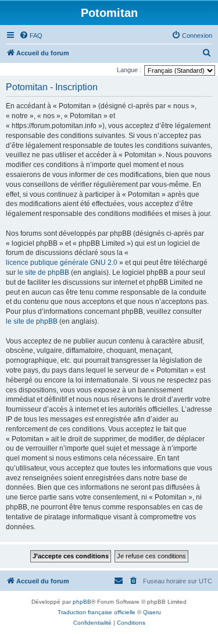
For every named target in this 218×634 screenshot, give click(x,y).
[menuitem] (30, 35)
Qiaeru (152, 612)
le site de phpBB (43, 272)
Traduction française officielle (96, 612)
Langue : (129, 69)
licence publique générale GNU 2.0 (61, 262)
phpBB (82, 601)
